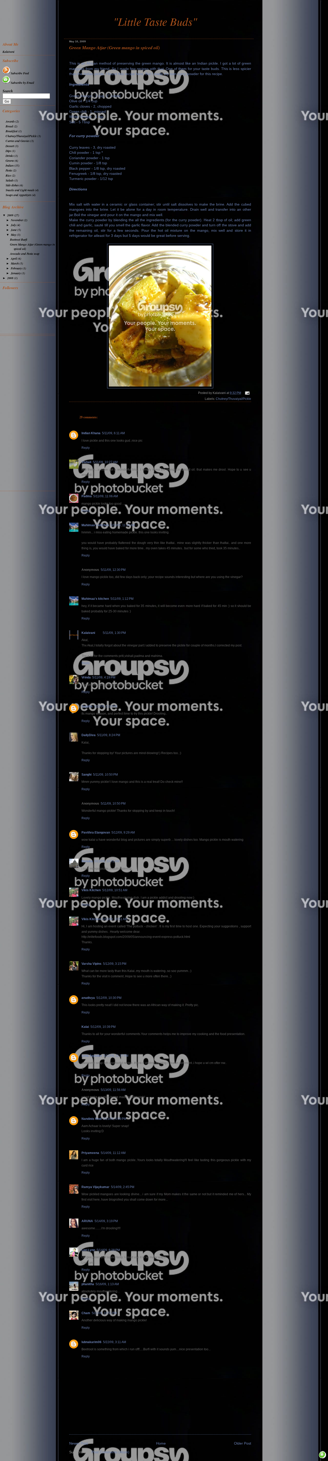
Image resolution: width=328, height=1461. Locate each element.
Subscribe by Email (22, 82)
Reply (85, 447)
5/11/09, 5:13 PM (105, 706)
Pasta (9, 170)
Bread (9, 126)
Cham (85, 1313)
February (17, 268)
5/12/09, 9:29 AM (123, 832)
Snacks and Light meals (20, 190)
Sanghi (86, 774)
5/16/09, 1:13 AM (107, 1284)
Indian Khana (90, 433)
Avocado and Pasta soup (24, 253)
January (16, 273)
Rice (8, 175)
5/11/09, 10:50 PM (105, 774)
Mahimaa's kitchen (95, 525)
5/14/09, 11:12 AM (113, 1152)
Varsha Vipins (91, 963)
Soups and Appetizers (18, 195)
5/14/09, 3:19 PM (106, 1221)
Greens (10, 160)
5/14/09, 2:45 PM (122, 1187)
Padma (86, 496)
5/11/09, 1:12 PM (122, 598)
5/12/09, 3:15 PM (114, 963)
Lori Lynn (88, 1250)
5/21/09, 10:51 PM (104, 1313)
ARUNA (87, 1221)
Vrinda (86, 677)
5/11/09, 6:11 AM (113, 433)
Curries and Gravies (17, 141)
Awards (10, 121)
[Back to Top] (323, 1455)
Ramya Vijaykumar (95, 1187)
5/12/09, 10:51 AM (114, 890)
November (17, 220)
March (15, 263)
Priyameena (90, 1152)
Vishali (86, 462)
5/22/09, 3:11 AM (114, 1342)
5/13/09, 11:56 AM (113, 1089)
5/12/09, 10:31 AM (106, 861)
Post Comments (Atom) (110, 1452)
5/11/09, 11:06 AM (105, 496)
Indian (10, 165)
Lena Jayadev (91, 1055)
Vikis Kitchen (91, 890)
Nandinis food (91, 1118)
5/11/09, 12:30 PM (113, 569)
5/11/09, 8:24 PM (108, 735)
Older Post (242, 1443)
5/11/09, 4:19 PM (103, 677)
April (14, 258)
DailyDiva (88, 735)
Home (161, 1443)
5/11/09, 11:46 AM (122, 525)
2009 (10, 215)
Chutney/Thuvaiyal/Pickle (233, 398)
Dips (8, 151)
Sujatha (87, 706)
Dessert (10, 146)
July (14, 225)
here (139, 74)
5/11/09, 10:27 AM (105, 462)
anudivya (88, 997)
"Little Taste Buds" (155, 21)
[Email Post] (246, 392)
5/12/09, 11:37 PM (116, 1055)
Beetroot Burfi (18, 239)
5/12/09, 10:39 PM (103, 1026)
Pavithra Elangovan (95, 832)
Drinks (10, 156)
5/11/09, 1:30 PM (114, 632)
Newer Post (78, 1443)
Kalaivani (88, 632)
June (14, 230)
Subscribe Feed (20, 73)
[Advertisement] (29, 413)
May (14, 234)
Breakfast (11, 131)
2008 (10, 278)
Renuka (87, 861)
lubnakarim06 (91, 1342)
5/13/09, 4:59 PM (114, 1118)
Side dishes (12, 185)
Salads (10, 180)
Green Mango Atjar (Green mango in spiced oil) (114, 47)
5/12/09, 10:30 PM (108, 997)
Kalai (85, 1026)
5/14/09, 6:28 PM (108, 1250)
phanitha (87, 1284)
